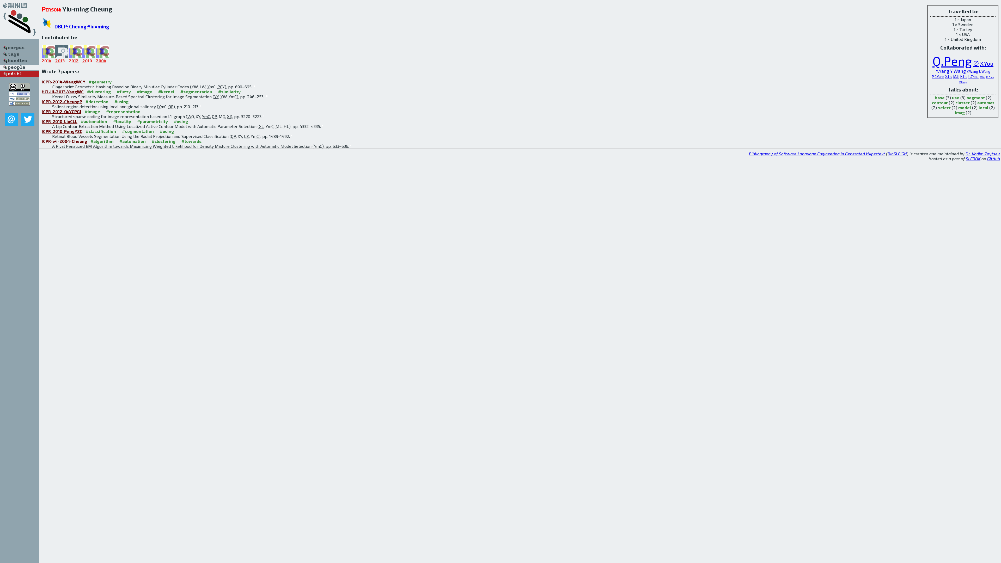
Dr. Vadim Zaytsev (983, 153)
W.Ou (982, 77)
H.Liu (963, 77)
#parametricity (152, 121)
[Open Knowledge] (19, 94)
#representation (123, 111)
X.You (986, 63)
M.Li (956, 77)
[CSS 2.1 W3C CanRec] (19, 109)
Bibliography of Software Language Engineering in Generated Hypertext (817, 153)
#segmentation (196, 91)
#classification (101, 131)
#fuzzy (124, 91)
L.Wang (984, 71)
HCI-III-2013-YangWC (63, 91)
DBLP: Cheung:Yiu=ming (81, 26)
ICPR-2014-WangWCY (63, 81)
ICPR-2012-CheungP (62, 101)
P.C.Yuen (938, 77)
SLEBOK (973, 158)
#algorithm (101, 141)
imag (960, 112)
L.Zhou (973, 77)
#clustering (99, 91)
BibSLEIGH (897, 153)
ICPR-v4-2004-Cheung (64, 141)
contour (940, 102)
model (964, 107)
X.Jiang (963, 82)
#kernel (166, 91)
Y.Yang (942, 71)
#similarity (229, 91)
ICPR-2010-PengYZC (62, 131)
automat (985, 102)
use (955, 97)
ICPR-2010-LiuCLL (59, 121)
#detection (97, 101)
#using (121, 101)
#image (144, 91)
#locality (122, 121)
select (944, 107)
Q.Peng (952, 60)
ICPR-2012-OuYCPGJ (61, 111)
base (940, 97)
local (983, 107)
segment (976, 97)
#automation (94, 121)
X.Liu (948, 77)
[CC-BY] (19, 89)
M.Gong (990, 77)
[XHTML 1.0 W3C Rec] (19, 99)
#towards (191, 141)
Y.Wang (958, 71)
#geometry (100, 81)
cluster (962, 102)
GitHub (993, 158)
